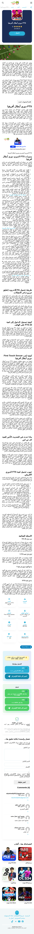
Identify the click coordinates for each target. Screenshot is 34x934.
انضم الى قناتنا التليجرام (19, 676)
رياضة (12, 7)
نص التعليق (26, 747)
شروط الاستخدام (19, 915)
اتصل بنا (11, 918)
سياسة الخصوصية (20, 918)
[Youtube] (18, 921)
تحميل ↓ (17, 33)
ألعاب (18, 7)
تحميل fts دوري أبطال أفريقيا (18, 195)
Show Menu (26, 647)
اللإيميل (28, 767)
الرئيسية (24, 7)
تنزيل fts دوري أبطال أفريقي (20, 275)
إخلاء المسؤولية (8, 915)
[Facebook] (22, 921)
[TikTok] (11, 921)
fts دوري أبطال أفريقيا (8, 228)
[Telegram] (15, 921)
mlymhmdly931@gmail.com (19, 797)
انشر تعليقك (22, 782)
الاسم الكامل (26, 761)
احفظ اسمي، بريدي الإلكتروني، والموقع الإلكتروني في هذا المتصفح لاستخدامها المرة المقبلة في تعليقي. (17, 775)
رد (27, 800)
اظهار (20, 102)
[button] (3, 3)
